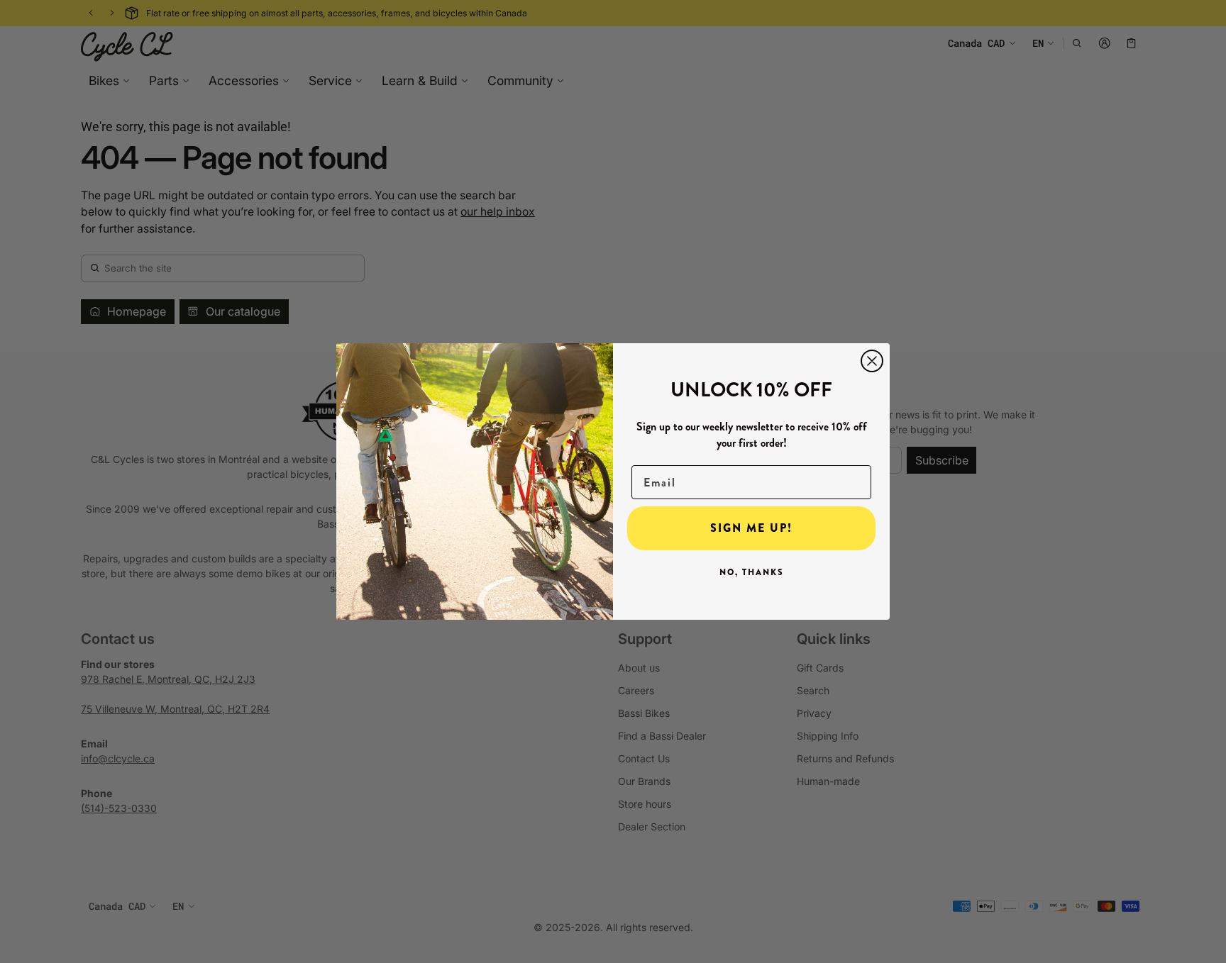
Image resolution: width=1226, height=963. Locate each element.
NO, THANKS (751, 572)
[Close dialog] (872, 361)
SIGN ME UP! (751, 528)
